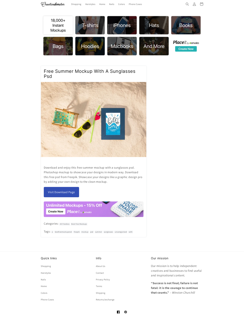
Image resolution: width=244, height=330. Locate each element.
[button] (187, 4)
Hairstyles (46, 272)
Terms (99, 286)
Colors (44, 292)
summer (98, 232)
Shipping (100, 292)
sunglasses (108, 232)
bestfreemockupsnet (63, 232)
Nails (43, 279)
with (130, 232)
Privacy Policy (103, 279)
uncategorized (121, 232)
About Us (100, 266)
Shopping (46, 266)
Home (44, 286)
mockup (84, 232)
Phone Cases (47, 299)
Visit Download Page (61, 192)
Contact (100, 272)
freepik (77, 232)
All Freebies (64, 224)
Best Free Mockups (79, 224)
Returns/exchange (105, 299)
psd (91, 232)
